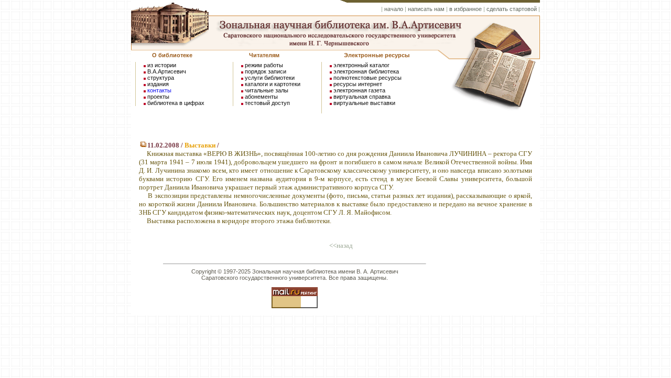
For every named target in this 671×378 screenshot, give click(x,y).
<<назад (341, 245)
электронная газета (359, 90)
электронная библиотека (366, 71)
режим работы (264, 65)
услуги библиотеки (270, 78)
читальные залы (266, 90)
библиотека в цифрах (175, 103)
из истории (161, 65)
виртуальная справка (361, 96)
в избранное (465, 9)
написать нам (426, 9)
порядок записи (265, 71)
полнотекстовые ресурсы (367, 78)
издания (158, 84)
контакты (159, 90)
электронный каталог (361, 65)
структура (160, 78)
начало (393, 9)
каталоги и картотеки (272, 84)
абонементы (261, 96)
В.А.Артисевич (166, 71)
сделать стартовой (511, 9)
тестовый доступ (267, 103)
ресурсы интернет (357, 84)
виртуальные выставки (364, 103)
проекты (158, 96)
